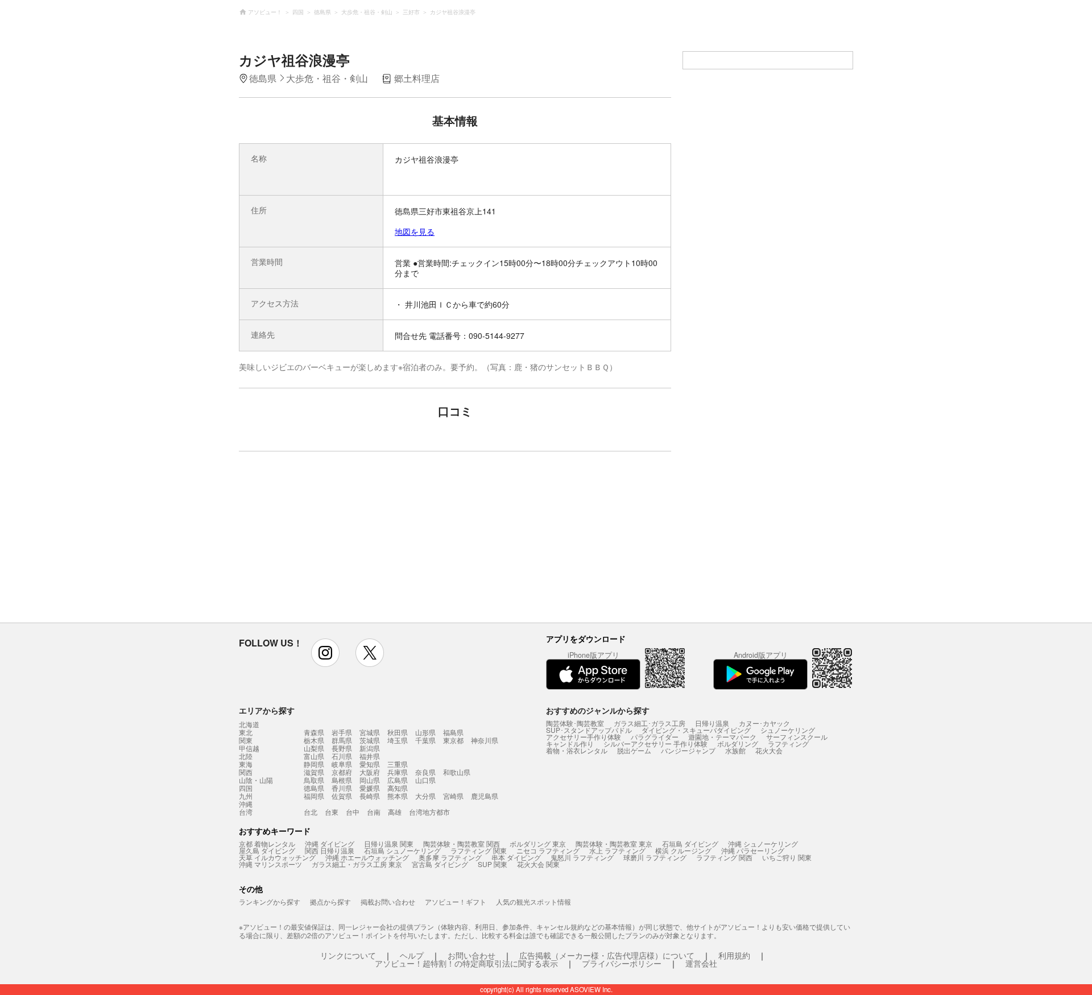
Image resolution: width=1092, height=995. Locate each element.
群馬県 (342, 740)
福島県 (453, 732)
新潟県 (369, 748)
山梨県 (314, 748)
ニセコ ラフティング (548, 850)
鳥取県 (314, 780)
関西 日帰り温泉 (329, 850)
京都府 (342, 772)
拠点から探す (330, 901)
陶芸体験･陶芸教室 (575, 723)
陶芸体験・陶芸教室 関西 (461, 843)
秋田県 (397, 732)
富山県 (314, 756)
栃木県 (314, 740)
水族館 (735, 750)
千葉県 (425, 740)
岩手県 (342, 732)
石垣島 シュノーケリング (402, 850)
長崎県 (369, 796)
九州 (246, 796)
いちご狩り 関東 (787, 857)
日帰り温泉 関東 (388, 843)
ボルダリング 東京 (538, 843)
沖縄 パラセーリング (752, 850)
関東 (246, 740)
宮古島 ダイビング (440, 864)
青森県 (314, 732)
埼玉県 (397, 740)
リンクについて (348, 955)
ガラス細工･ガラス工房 (649, 723)
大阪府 (369, 772)
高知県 (397, 788)
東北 (246, 732)
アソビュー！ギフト (455, 901)
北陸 (246, 756)
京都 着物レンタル (267, 843)
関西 (246, 772)
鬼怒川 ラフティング (582, 857)
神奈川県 (484, 740)
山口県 (425, 780)
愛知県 (369, 764)
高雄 (395, 811)
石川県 (342, 756)
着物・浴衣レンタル (576, 750)
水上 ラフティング (617, 850)
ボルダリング (737, 743)
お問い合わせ (471, 955)
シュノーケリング (787, 730)
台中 (352, 811)
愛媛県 (369, 788)
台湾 (246, 812)
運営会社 (701, 963)
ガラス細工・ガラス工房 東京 (357, 864)
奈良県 (425, 772)
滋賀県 (314, 772)
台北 (310, 811)
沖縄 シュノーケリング (763, 843)
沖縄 (246, 804)
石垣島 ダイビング (690, 843)
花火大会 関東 (538, 864)
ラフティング (788, 743)
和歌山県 (456, 772)
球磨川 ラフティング (654, 857)
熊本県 (397, 796)
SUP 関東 (492, 864)
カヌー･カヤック (764, 723)
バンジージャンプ (688, 750)
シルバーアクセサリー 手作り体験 (655, 743)
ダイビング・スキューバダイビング (696, 730)
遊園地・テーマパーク (722, 736)
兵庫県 (397, 772)
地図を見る (415, 231)
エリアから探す (267, 710)
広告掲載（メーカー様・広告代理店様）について (606, 955)
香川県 (342, 788)
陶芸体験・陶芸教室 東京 (614, 843)
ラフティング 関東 (478, 850)
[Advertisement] (356, 542)
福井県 (369, 756)
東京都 (453, 740)
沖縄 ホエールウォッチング (367, 857)
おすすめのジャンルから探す (598, 710)
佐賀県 (342, 796)
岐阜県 (342, 764)
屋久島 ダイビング (267, 850)
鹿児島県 (484, 796)
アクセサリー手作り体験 (583, 736)
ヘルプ (412, 955)
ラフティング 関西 (724, 857)
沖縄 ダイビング (329, 843)
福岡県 (314, 796)
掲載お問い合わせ (388, 901)
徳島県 (314, 788)
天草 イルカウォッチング (277, 857)
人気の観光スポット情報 (533, 901)
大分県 (425, 796)
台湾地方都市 (429, 811)
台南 (373, 811)
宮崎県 (453, 796)
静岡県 (314, 764)
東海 (246, 764)
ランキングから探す (269, 901)
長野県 (342, 748)
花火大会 (769, 750)
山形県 (425, 732)
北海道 (249, 724)
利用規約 (734, 955)
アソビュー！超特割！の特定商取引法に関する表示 (466, 963)
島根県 (342, 780)
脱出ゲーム (634, 750)
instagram (325, 653)
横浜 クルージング (683, 850)
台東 (331, 811)
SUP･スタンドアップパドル (589, 730)
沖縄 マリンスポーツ (270, 864)
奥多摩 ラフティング (450, 857)
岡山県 (369, 780)
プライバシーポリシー (621, 963)
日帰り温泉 (712, 723)
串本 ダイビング (516, 857)
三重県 (397, 764)
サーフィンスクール (797, 736)
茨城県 (369, 740)
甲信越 (249, 748)
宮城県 (369, 732)
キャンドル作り (570, 743)
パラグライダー (655, 736)
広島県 (397, 780)
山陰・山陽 (256, 780)
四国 (246, 788)
